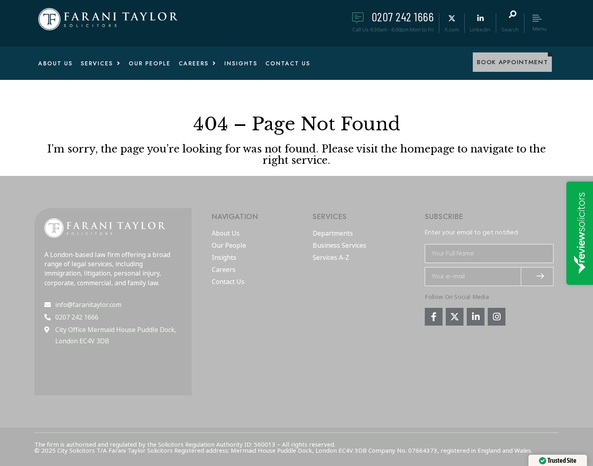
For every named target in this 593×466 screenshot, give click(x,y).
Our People (229, 246)
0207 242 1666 (403, 16)
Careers (224, 270)
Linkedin (480, 29)
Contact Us (228, 282)
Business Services (339, 246)
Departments (333, 234)
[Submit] (537, 276)
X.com (452, 29)
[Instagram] (496, 317)
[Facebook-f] (434, 317)
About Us (226, 234)
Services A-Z (331, 258)
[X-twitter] (455, 317)
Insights (224, 258)
